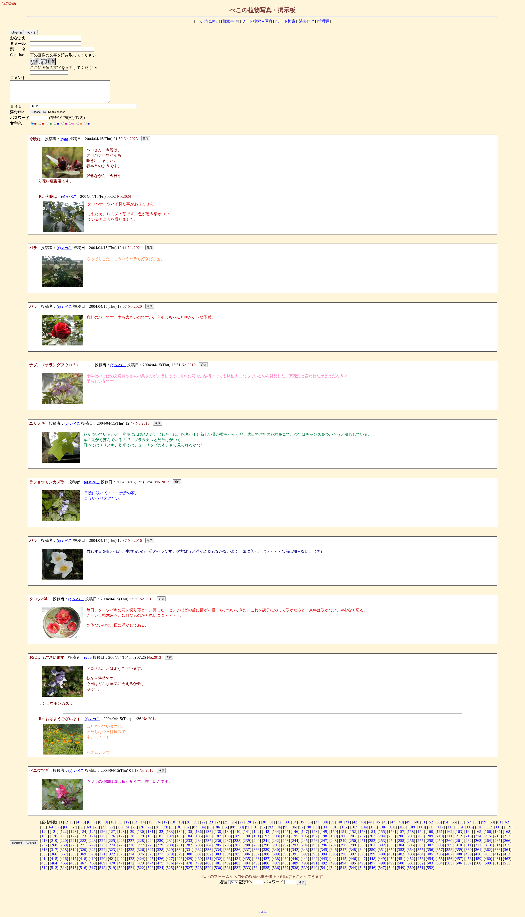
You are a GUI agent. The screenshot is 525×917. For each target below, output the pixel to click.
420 (102, 858)
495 (353, 863)
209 (430, 836)
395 (334, 854)
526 (179, 868)
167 (497, 831)
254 (391, 840)
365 (44, 854)
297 (334, 845)
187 (218, 836)
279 (160, 845)
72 (112, 827)
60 (492, 822)
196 (305, 836)
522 (141, 868)
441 (305, 858)
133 (170, 831)
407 (449, 854)
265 (497, 840)
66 (66, 827)
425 (150, 858)
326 (141, 849)
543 (343, 868)
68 (81, 827)
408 (459, 854)
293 (295, 845)
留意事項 (230, 21)
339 (266, 849)
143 (266, 831)
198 (324, 836)
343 (305, 849)
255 (401, 840)
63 (43, 827)
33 (287, 822)
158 (411, 831)
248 (334, 840)
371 (102, 854)
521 (131, 868)
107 (393, 827)
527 (189, 868)
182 (170, 836)
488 (285, 863)
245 (305, 840)
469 (102, 863)
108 (402, 827)
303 (391, 845)
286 (228, 845)
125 (93, 831)
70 (97, 827)
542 (334, 868)
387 (256, 854)
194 (285, 836)
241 (266, 840)
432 (218, 858)
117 (489, 827)
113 (450, 827)
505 (449, 863)
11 (120, 822)
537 (285, 868)
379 (179, 854)
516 (83, 868)
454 (430, 858)
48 (401, 822)
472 (131, 863)
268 (54, 845)
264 (488, 840)
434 (237, 858)
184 (189, 836)
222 (83, 840)
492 (324, 863)
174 (93, 836)
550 (411, 868)
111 (431, 827)
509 (488, 863)
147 (305, 831)
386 (247, 854)
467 (83, 863)
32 (279, 822)
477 (179, 863)
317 (54, 849)
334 (218, 849)
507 (469, 863)
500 (401, 863)
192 (266, 836)
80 (172, 827)
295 (314, 845)
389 (276, 854)
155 (382, 831)
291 (276, 845)
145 (285, 831)
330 (179, 849)
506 (459, 863)
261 (459, 840)
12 (128, 822)
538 (295, 868)
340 (276, 849)
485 (256, 863)
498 (382, 863)
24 (219, 822)
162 (449, 831)
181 (160, 836)
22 (203, 822)
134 (179, 831)
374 (131, 854)
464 (54, 863)
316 (44, 849)
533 (247, 868)
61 (499, 822)
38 (325, 822)
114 (460, 827)
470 (112, 863)
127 (112, 831)
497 (372, 863)
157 (401, 831)
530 (218, 868)
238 (237, 840)
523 (150, 868)
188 (228, 836)
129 (131, 831)
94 (279, 827)
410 (478, 854)
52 (431, 822)
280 (170, 845)
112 (441, 827)
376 (150, 854)
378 (170, 854)
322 (102, 849)
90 (248, 827)
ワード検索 (286, 21)
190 (247, 836)
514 (64, 868)
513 (54, 868)
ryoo (64, 139)
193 (276, 836)
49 (408, 822)
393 (314, 854)
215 (488, 836)
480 (208, 863)
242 (276, 840)
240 (256, 840)
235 (208, 840)
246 (314, 840)
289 (256, 845)
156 (391, 831)
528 (199, 868)
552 (430, 868)
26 (234, 822)
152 (353, 831)
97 (301, 827)
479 (199, 863)
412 (497, 854)
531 (228, 868)
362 (488, 849)
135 (189, 831)
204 (382, 836)
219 (54, 840)
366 (54, 854)
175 (102, 836)
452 (411, 858)
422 (122, 858)
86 (218, 827)
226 (122, 840)
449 (382, 858)
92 (263, 827)
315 (507, 845)
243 (285, 840)
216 (497, 836)
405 (430, 854)
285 (218, 845)
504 (440, 863)
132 (160, 831)
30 (264, 822)
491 (314, 863)
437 (266, 858)
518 (102, 868)
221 (73, 840)
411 (488, 854)
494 (343, 863)
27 (241, 822)
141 (247, 831)
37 (317, 822)
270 (73, 845)
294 (305, 845)
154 (372, 831)
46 (385, 822)
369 (83, 854)
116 (479, 827)
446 (353, 858)
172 (73, 836)
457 (459, 858)
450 (391, 858)
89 (241, 827)
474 (150, 863)
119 (508, 827)
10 (112, 822)
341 (285, 849)
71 (104, 827)
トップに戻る (207, 21)
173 (83, 836)
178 (131, 836)
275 (122, 845)
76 (142, 827)
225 (112, 840)
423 (131, 858)
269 (64, 845)
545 (363, 868)
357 (440, 849)
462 (507, 858)
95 (286, 827)
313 (488, 845)
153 (363, 831)
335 (228, 849)
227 (131, 840)
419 (93, 858)
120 (44, 831)
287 (237, 845)
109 (412, 827)
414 (44, 858)
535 (266, 868)
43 (363, 822)
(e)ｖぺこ (69, 196)
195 (295, 836)
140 (237, 831)
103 (354, 827)
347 (343, 849)
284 (208, 845)
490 (305, 863)
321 (93, 849)
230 (160, 840)
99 (317, 827)
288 (247, 845)
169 (44, 836)
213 (469, 836)
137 (208, 831)
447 (363, 858)
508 (478, 863)
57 (469, 822)
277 (141, 845)
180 (150, 836)
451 (401, 858)
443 (324, 858)
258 (430, 840)
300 (363, 845)
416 (64, 858)
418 (83, 858)
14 (143, 822)
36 (310, 822)
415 (54, 858)
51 (423, 822)
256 (411, 840)
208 (420, 836)
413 (507, 854)
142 (256, 831)
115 (470, 827)
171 (64, 836)
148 (314, 831)
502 (420, 863)
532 (237, 868)
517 (93, 868)
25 (226, 822)
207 (411, 836)
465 (64, 863)
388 (266, 854)
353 (401, 849)
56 (461, 822)
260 (449, 840)
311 (469, 845)
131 (150, 831)
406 (440, 854)
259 (440, 840)
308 (440, 845)
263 (478, 840)
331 (189, 849)
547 (382, 868)
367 (64, 854)
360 (469, 849)
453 (420, 858)
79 (165, 827)
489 (295, 863)
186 (208, 836)
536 (276, 868)
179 (141, 836)
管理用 (324, 21)
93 (271, 827)
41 (348, 822)
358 (449, 849)
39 (332, 822)
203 (372, 836)
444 (334, 858)
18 (173, 822)
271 (83, 845)
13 (135, 822)
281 (179, 845)
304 (401, 845)
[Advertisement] (262, 898)
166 (488, 831)
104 (364, 827)
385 (237, 854)
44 (370, 822)
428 (179, 858)
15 (150, 822)
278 (150, 845)
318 (64, 849)
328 (160, 849)
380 (189, 854)
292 (285, 845)
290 (266, 845)
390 (285, 854)
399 (372, 854)
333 (208, 849)
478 (189, 863)
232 (179, 840)
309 (449, 845)
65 (59, 827)
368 (73, 854)
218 (44, 840)
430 (199, 858)
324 (122, 849)
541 (324, 868)
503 (430, 863)
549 (401, 868)
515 (73, 868)
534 (256, 868)
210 (440, 836)
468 (93, 863)
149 (324, 831)
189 (237, 836)
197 (314, 836)
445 (343, 858)
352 (391, 849)
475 (160, 863)
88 (233, 827)
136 (199, 831)
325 (131, 849)
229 (150, 840)
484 (247, 863)
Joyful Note (262, 912)
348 (353, 849)
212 (459, 836)
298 (343, 845)
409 (469, 854)
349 (363, 849)
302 (382, 845)
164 (469, 831)
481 (218, 863)
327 (150, 849)
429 (189, 858)
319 (73, 849)
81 (180, 827)
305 (411, 845)
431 (208, 858)
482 (228, 863)
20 (188, 822)
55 (454, 822)
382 (208, 854)
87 (226, 827)
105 (373, 827)
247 (324, 840)
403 (411, 854)
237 (228, 840)
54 (446, 822)
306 (420, 845)
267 (44, 845)
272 (93, 845)
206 (401, 836)
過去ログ (307, 21)
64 (51, 827)
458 (469, 858)
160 (430, 831)
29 (257, 822)
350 (372, 849)
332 (199, 849)
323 (112, 849)
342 (295, 849)
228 (141, 840)
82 (188, 827)
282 (189, 845)
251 (363, 840)
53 (439, 822)
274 (112, 845)
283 (199, 845)
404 (420, 854)
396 (343, 854)
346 (334, 849)
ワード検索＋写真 (257, 21)
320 (83, 849)
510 (497, 863)
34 (294, 822)
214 (478, 836)
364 (507, 849)
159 (420, 831)
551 (420, 868)
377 (160, 854)
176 (112, 836)
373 (122, 854)
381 (199, 854)
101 (335, 827)
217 (507, 836)
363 (497, 849)
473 (141, 863)
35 (302, 822)
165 (478, 831)
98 (309, 827)
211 (449, 836)
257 (420, 840)
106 (383, 827)
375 (141, 854)
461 (497, 858)
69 (89, 827)
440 (295, 858)
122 (64, 831)
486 (266, 863)
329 (170, 849)
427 (170, 858)
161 (440, 831)
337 (247, 849)
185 (199, 836)
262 (469, 840)
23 (211, 822)
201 (353, 836)
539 (305, 868)
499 (391, 863)
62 (507, 822)
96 (294, 827)
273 (102, 845)
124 (83, 831)
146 (295, 831)
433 (228, 858)
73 (119, 827)
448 (372, 858)
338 (256, 849)
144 (276, 831)
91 (256, 827)
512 (44, 868)
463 (44, 863)
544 (353, 868)
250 (353, 840)
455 (440, 858)
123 (73, 831)
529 (208, 868)
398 (363, 854)
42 (355, 822)
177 (122, 836)
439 (285, 858)
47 (393, 822)
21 (196, 822)
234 (199, 840)
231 (170, 840)
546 (372, 868)
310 (459, 845)
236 (218, 840)
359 (459, 849)
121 (54, 831)
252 (372, 840)
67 (74, 827)
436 (256, 858)
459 (478, 858)
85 (210, 827)
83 (195, 827)
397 (353, 854)
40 (340, 822)
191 (256, 836)
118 (498, 827)
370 (93, 854)
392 (305, 854)
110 (422, 827)
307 (430, 845)
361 (478, 849)
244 (295, 840)
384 (228, 854)
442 (314, 858)
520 (122, 868)
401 (391, 854)
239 (247, 840)
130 (141, 831)
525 (170, 868)
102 (344, 827)
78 (157, 827)
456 (449, 858)
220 (64, 840)
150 (334, 831)
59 (484, 822)
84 (203, 827)
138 (218, 831)
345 (324, 849)
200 (343, 836)
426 (160, 858)
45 (378, 822)
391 (295, 854)
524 (160, 868)
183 (179, 836)
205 (391, 836)
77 (150, 827)
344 (314, 849)
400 (382, 854)
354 (411, 849)
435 (247, 858)
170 (54, 836)
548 (391, 868)
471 (122, 863)
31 (272, 822)
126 (102, 831)
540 (314, 868)
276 (131, 845)
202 (363, 836)
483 (237, 863)
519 (112, 868)
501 (411, 863)
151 (343, 831)
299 (353, 845)
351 (382, 849)
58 (477, 822)
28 (249, 822)
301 (372, 845)
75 (134, 827)
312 (478, 845)
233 (189, 840)
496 (363, 863)
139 (228, 831)
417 (73, 858)
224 (102, 840)
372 (112, 854)
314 (497, 845)
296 (324, 845)
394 (324, 854)
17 (165, 822)
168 (507, 831)
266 (507, 840)
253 (382, 840)
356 (430, 849)
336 (237, 849)
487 (276, 863)
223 (93, 840)
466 (73, 863)
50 (416, 822)
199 (334, 836)
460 (488, 858)
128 (122, 831)
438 (276, 858)
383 (218, 854)
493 (334, 863)
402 (401, 854)
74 (127, 827)
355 (420, 849)
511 (507, 863)
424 (141, 858)
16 (158, 822)
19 (181, 822)
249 (343, 840)
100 (325, 827)
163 (459, 831)
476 (170, 863)
